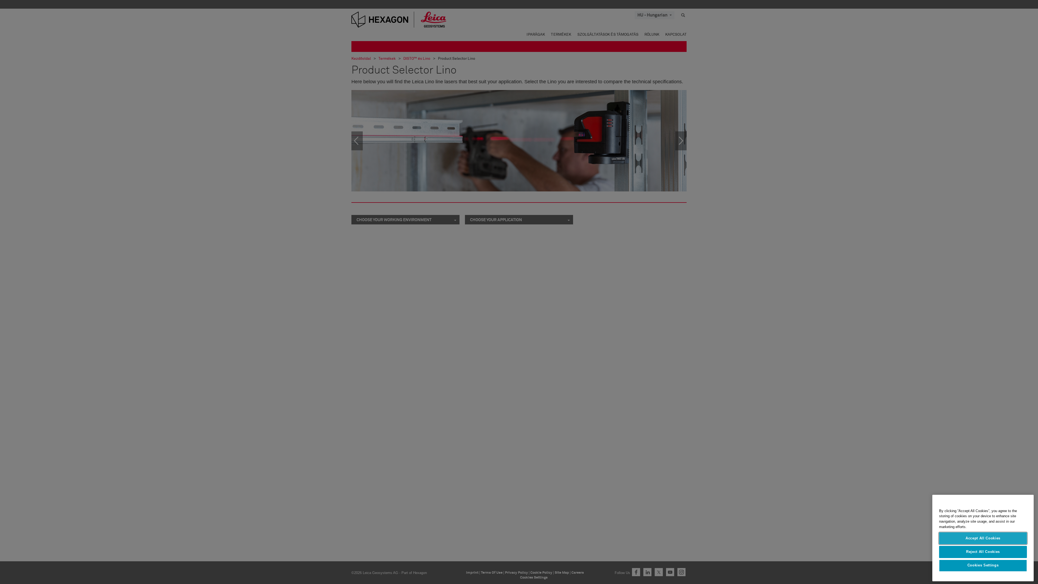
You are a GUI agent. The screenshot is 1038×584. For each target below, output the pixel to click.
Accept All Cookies (983, 538)
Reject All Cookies (983, 552)
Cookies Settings (983, 565)
